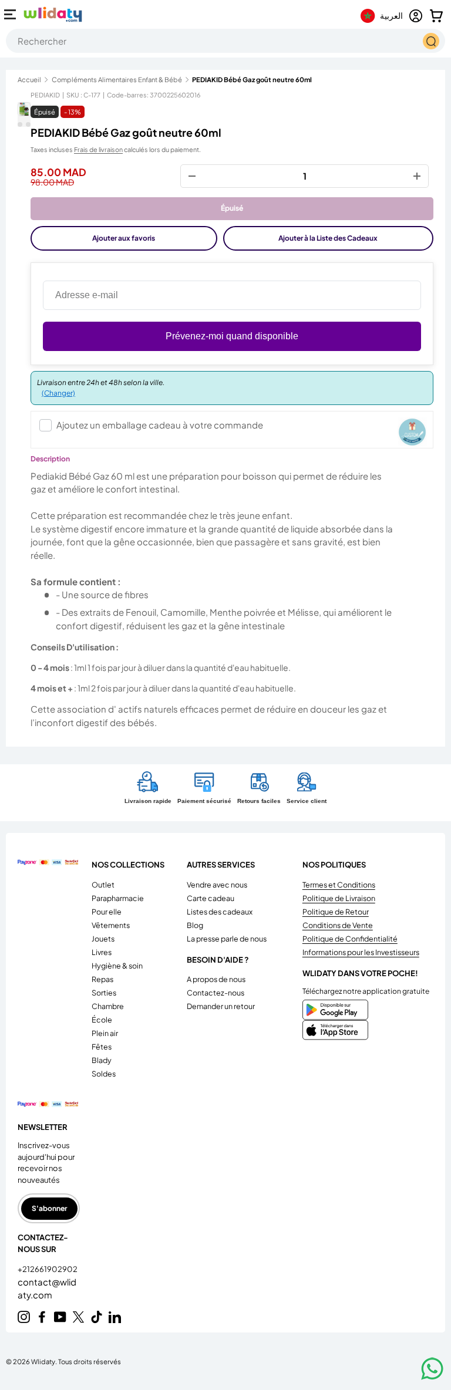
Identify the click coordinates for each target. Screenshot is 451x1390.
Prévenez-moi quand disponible (232, 336)
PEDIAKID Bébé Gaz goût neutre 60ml (252, 79)
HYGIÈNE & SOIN (117, 965)
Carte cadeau (210, 898)
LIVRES (102, 952)
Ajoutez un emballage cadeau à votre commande (159, 424)
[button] (436, 16)
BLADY (102, 1060)
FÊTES (102, 1046)
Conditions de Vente (337, 925)
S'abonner (49, 1208)
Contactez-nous (215, 992)
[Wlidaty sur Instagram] (24, 1316)
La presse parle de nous (227, 938)
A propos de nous (216, 979)
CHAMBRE (108, 1006)
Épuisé (232, 208)
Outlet (103, 884)
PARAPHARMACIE (118, 898)
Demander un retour (221, 1006)
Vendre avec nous (217, 884)
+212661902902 (48, 1269)
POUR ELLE (107, 911)
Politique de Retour (335, 911)
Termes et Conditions (338, 884)
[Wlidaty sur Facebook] (42, 1316)
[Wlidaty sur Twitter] (78, 1316)
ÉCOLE (102, 1019)
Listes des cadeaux (220, 911)
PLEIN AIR (105, 1033)
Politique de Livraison (338, 898)
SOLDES (104, 1073)
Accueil (29, 79)
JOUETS (103, 938)
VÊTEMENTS (111, 925)
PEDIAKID (45, 95)
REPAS (102, 979)
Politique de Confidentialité (350, 938)
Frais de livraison (98, 149)
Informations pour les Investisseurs (360, 952)
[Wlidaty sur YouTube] (60, 1316)
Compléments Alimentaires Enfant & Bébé (117, 79)
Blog (195, 925)
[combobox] (225, 41)
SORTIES (104, 992)
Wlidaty (43, 1361)
